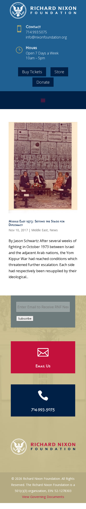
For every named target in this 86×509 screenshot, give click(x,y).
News (54, 230)
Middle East (39, 230)
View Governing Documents (43, 496)
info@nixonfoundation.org (46, 37)
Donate (43, 82)
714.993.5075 (36, 32)
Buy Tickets (32, 71)
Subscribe (25, 318)
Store (59, 71)
